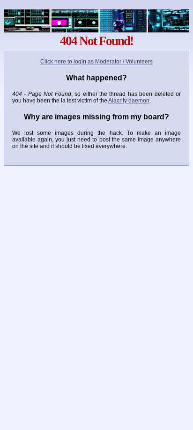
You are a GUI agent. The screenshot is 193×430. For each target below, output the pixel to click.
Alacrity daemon (128, 100)
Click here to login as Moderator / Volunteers (96, 61)
